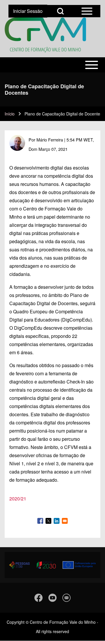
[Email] (66, 597)
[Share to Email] (65, 521)
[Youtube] (52, 597)
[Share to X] (48, 521)
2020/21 (17, 498)
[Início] (45, 35)
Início (10, 114)
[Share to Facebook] (40, 521)
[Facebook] (38, 597)
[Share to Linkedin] (57, 521)
